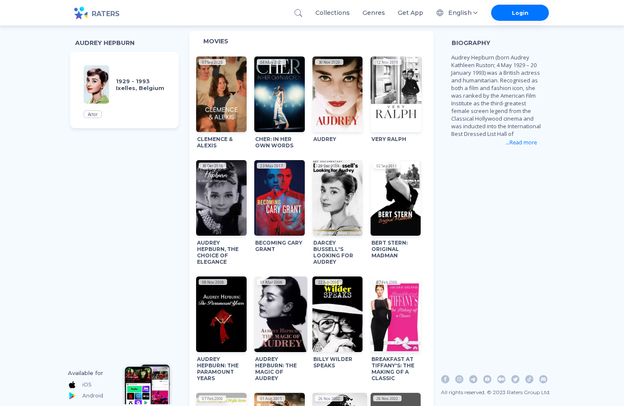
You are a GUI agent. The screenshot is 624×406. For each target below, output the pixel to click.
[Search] (298, 13)
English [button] (460, 13)
